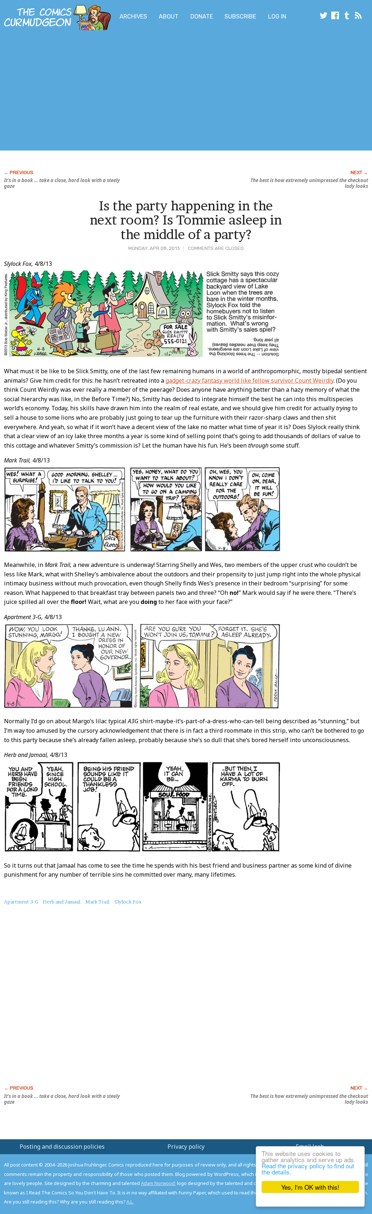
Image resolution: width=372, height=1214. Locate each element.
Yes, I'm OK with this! (310, 1187)
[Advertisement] (144, 92)
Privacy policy (186, 1147)
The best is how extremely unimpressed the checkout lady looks (309, 183)
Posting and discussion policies (62, 1147)
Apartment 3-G (21, 902)
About (168, 16)
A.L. (130, 1201)
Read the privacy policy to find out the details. (308, 1168)
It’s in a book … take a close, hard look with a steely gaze (62, 183)
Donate (201, 16)
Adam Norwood (158, 1183)
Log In (277, 16)
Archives (133, 16)
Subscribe (240, 16)
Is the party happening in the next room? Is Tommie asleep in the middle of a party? (186, 220)
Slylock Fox (128, 902)
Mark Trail (97, 902)
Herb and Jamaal (61, 902)
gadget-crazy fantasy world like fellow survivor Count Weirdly (249, 380)
